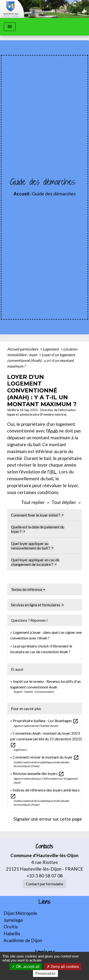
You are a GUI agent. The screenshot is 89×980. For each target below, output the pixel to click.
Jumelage (13, 920)
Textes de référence (26, 589)
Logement (51, 349)
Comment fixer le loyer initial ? (36, 515)
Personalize (45, 973)
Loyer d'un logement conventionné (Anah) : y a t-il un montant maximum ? (41, 360)
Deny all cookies (64, 967)
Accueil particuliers (23, 349)
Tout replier (36, 502)
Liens (45, 901)
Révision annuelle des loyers (38, 773)
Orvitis (11, 926)
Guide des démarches (54, 193)
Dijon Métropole (20, 913)
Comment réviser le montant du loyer (46, 757)
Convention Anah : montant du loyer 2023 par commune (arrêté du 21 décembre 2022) (46, 739)
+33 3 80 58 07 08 (45, 875)
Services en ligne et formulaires (36, 605)
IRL (53, 471)
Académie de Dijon (23, 940)
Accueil (21, 193)
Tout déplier (67, 502)
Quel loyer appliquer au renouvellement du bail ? (31, 545)
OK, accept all (27, 967)
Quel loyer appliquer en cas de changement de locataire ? (35, 561)
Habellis (12, 933)
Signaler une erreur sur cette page (48, 819)
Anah (53, 430)
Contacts (44, 846)
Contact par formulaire (44, 883)
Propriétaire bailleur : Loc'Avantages (45, 720)
